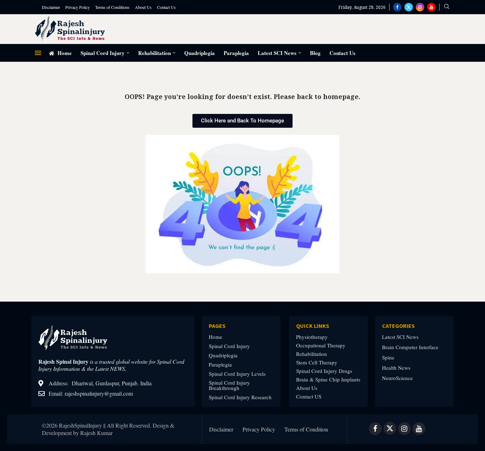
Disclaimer (51, 7)
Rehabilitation (154, 53)
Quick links (312, 326)
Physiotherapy (312, 337)
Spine (388, 357)
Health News (396, 367)
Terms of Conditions (112, 7)
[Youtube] (431, 7)
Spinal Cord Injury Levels (237, 373)
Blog (315, 53)
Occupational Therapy (320, 345)
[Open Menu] (38, 53)
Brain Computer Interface (410, 347)
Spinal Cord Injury (103, 53)
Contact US (308, 396)
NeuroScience (397, 378)
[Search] (446, 7)
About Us (143, 7)
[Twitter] (408, 7)
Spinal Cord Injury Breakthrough (229, 385)
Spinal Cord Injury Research (240, 397)
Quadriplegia (199, 53)
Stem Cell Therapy (316, 362)
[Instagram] (420, 7)
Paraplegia (236, 53)
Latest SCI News (277, 53)
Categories (398, 326)
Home (64, 53)
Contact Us (166, 7)
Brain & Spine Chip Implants (328, 379)
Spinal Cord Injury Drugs (324, 371)
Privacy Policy (77, 7)
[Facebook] (397, 7)
